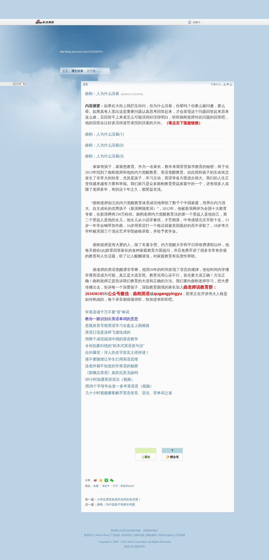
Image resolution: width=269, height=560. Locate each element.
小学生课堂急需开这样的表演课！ (119, 499)
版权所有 (140, 546)
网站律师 (151, 535)
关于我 (91, 71)
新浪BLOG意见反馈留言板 (126, 530)
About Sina (102, 535)
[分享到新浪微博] (95, 480)
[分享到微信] (111, 480)
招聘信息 (139, 535)
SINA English (165, 535)
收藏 (95, 485)
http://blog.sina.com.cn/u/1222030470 (81, 51)
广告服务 (115, 535)
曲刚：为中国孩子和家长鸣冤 (116, 504)
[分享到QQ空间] (101, 480)
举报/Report (127, 485)
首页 (65, 71)
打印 (115, 485)
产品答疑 (180, 535)
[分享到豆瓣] (106, 480)
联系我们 (127, 535)
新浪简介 (89, 535)
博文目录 (77, 71)
